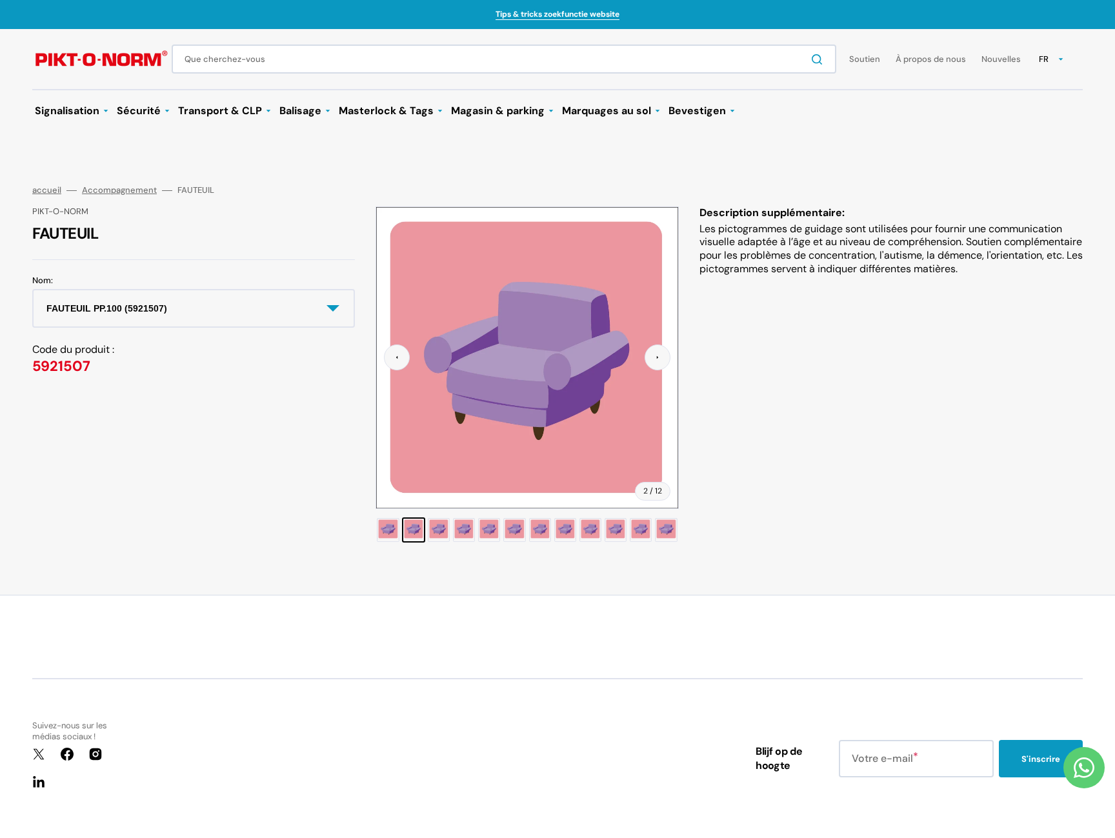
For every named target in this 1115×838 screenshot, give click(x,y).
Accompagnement (119, 190)
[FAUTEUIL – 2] (414, 530)
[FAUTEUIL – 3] (439, 530)
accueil (46, 190)
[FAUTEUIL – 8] (565, 530)
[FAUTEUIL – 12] (666, 530)
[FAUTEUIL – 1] (388, 530)
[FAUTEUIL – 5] (489, 530)
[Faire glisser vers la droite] (657, 357)
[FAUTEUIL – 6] (514, 530)
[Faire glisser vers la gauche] (397, 357)
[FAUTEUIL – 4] (464, 530)
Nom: (42, 280)
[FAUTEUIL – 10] (616, 530)
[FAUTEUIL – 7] (540, 530)
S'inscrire (1040, 758)
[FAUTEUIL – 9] (590, 530)
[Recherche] (819, 59)
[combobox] (504, 59)
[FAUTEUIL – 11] (641, 530)
